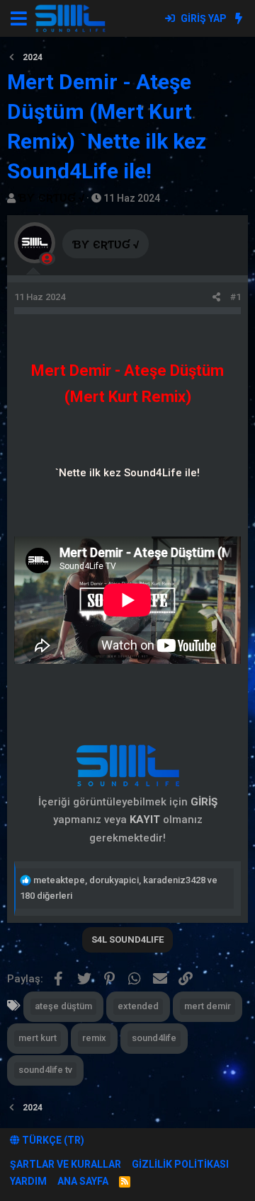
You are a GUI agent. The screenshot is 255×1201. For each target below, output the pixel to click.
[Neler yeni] (238, 18)
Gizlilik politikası (180, 1164)
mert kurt (37, 1038)
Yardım (28, 1181)
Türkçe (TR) (52, 1140)
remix (94, 1038)
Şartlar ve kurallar (65, 1164)
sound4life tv (45, 1069)
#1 (235, 297)
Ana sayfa (82, 1181)
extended (138, 1006)
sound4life (154, 1038)
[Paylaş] (216, 297)
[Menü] (18, 18)
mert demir (207, 1006)
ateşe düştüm (63, 1006)
